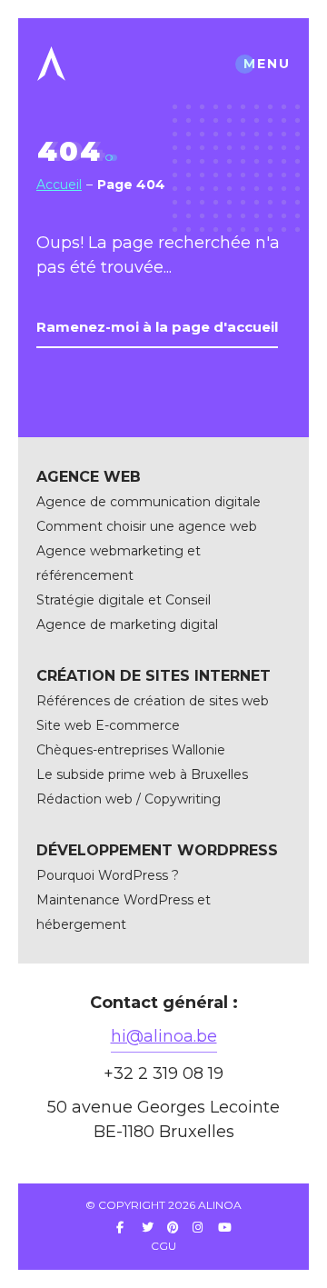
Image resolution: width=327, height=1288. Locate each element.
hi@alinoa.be (164, 1036)
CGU (163, 1246)
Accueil (59, 184)
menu (267, 63)
